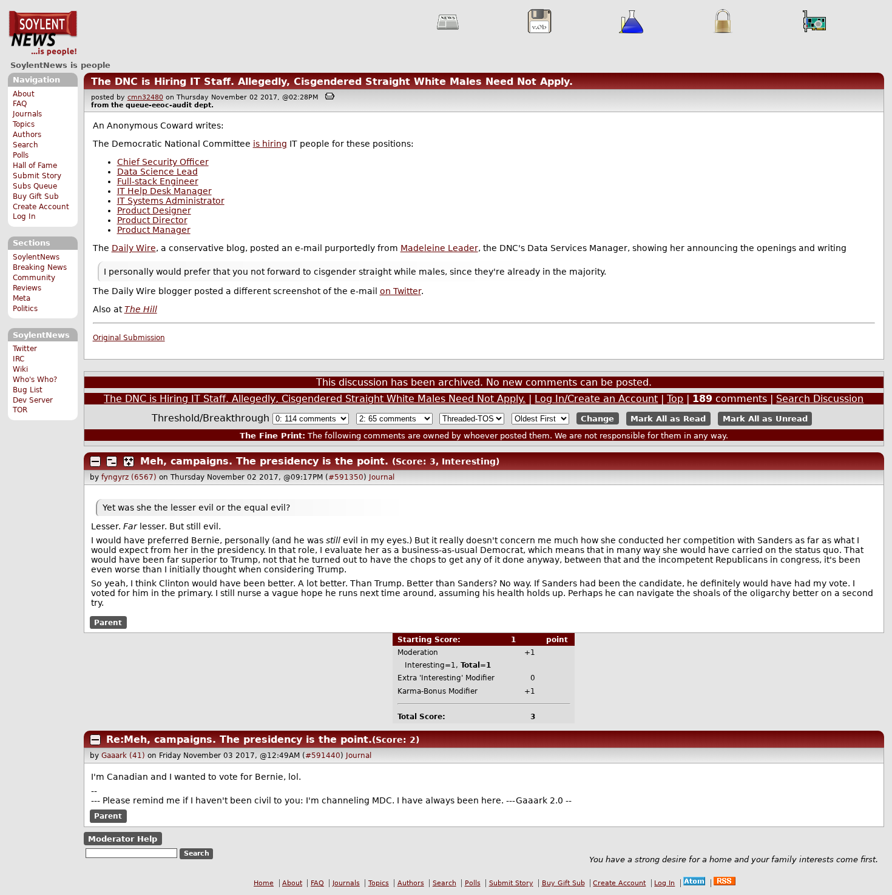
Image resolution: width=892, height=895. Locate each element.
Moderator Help (122, 838)
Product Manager (154, 230)
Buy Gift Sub (36, 196)
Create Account (41, 207)
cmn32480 (145, 97)
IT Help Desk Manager (164, 191)
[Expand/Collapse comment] (95, 461)
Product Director (152, 220)
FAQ (20, 103)
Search (25, 145)
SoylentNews (43, 33)
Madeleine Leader (439, 248)
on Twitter (400, 291)
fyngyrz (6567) (129, 477)
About (24, 94)
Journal (381, 477)
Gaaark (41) (123, 755)
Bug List (27, 390)
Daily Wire (134, 248)
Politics (25, 308)
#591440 (322, 755)
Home (264, 883)
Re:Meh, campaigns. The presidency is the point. (239, 739)
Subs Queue (35, 186)
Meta (21, 298)
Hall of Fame (35, 165)
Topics (24, 124)
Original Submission (129, 338)
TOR (20, 410)
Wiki (20, 369)
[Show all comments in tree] (128, 461)
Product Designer (154, 210)
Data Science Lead (157, 171)
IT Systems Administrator (171, 201)
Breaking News (40, 267)
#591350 (345, 477)
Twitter (25, 348)
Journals (27, 114)
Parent (108, 622)
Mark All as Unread (765, 418)
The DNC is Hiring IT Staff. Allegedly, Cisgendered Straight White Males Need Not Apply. (332, 81)
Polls (21, 155)
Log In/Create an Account (596, 398)
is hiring (270, 144)
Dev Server (33, 400)
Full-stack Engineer (157, 181)
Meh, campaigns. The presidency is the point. (264, 461)
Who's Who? (35, 379)
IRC (18, 359)
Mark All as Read (668, 418)
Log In (24, 216)
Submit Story (37, 176)
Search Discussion (819, 398)
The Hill (140, 309)
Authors (27, 134)
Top (675, 398)
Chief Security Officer (163, 162)
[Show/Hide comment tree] (111, 461)
